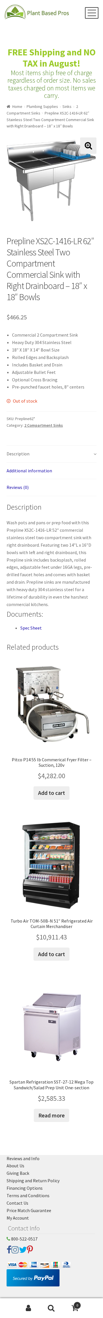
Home (17, 106)
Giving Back (18, 1173)
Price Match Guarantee (29, 1210)
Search (51, 1308)
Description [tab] (18, 454)
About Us (15, 1165)
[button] (88, 145)
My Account (18, 1218)
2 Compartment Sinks (43, 425)
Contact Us (17, 1203)
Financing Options (25, 1188)
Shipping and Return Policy (33, 1180)
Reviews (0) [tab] (18, 487)
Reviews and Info (23, 1158)
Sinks (67, 106)
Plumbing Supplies (42, 106)
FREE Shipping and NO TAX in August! (52, 57)
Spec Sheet (31, 628)
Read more (51, 1115)
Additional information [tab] (29, 470)
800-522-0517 (23, 1239)
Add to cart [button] (51, 792)
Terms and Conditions (28, 1195)
